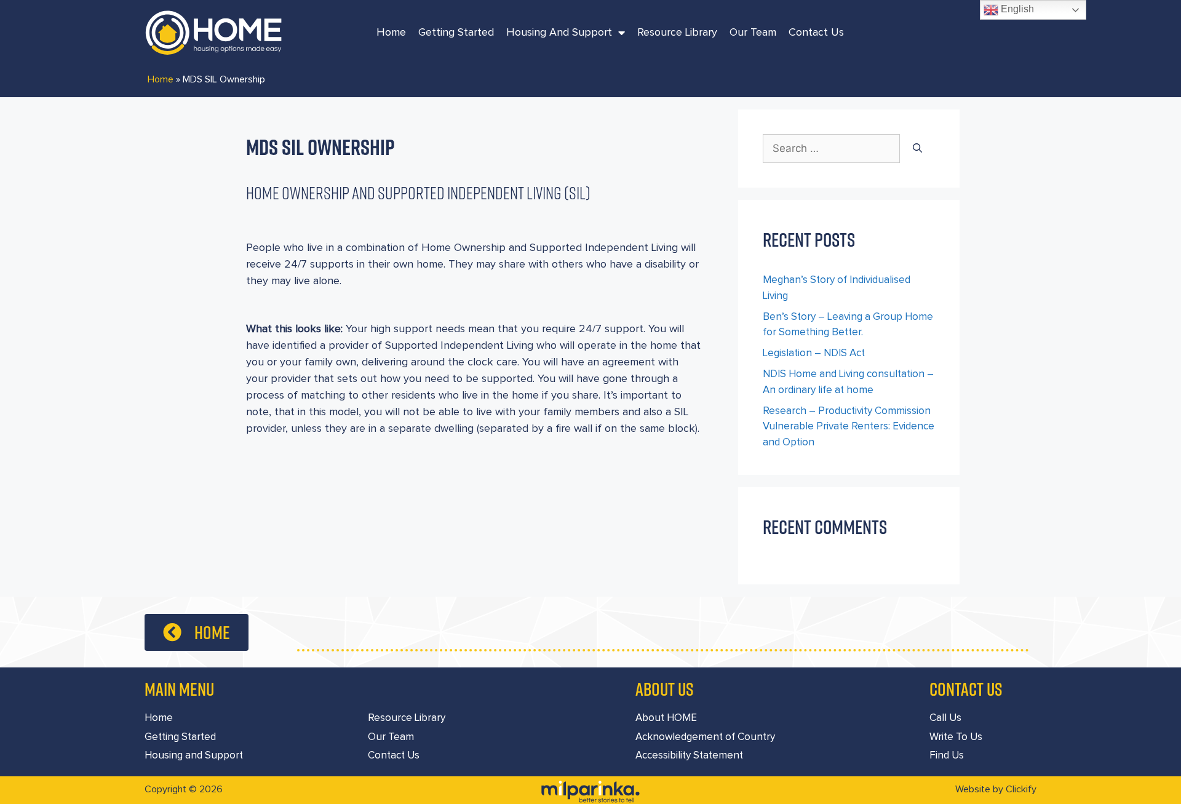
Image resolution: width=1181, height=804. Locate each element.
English (1016, 9)
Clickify (1021, 789)
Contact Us (816, 32)
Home (391, 32)
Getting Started (456, 32)
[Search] (917, 149)
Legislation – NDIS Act (814, 353)
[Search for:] (831, 149)
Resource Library (677, 32)
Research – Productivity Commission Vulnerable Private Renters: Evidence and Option (848, 427)
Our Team (753, 32)
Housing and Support (559, 32)
